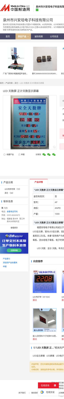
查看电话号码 (12, 211)
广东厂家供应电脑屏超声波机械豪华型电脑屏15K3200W (25, 73)
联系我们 (35, 393)
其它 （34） (9, 193)
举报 (23, 154)
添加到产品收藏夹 (10, 262)
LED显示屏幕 (39, 355)
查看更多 (14, 227)
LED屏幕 (50, 355)
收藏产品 (10, 154)
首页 (2, 83)
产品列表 (9, 83)
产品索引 (6, 258)
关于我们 (22, 393)
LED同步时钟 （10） (13, 189)
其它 (16, 83)
